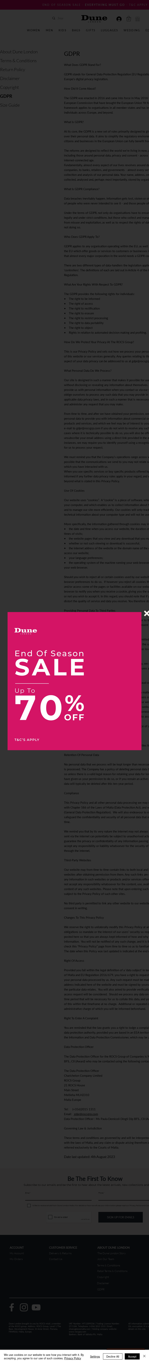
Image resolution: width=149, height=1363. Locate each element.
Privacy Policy (72, 1358)
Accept (132, 1356)
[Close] (144, 1356)
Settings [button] (95, 1356)
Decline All (112, 1356)
